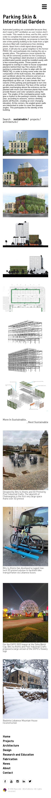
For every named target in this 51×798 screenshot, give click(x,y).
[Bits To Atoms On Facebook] (6, 781)
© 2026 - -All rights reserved (25, 790)
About (6, 768)
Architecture (11, 745)
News (6, 763)
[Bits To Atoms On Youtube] (12, 781)
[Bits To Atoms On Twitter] (30, 781)
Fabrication (10, 759)
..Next (37, 422)
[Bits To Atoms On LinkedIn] (25, 781)
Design (7, 750)
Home (6, 736)
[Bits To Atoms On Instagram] (18, 781)
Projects (8, 741)
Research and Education (18, 754)
